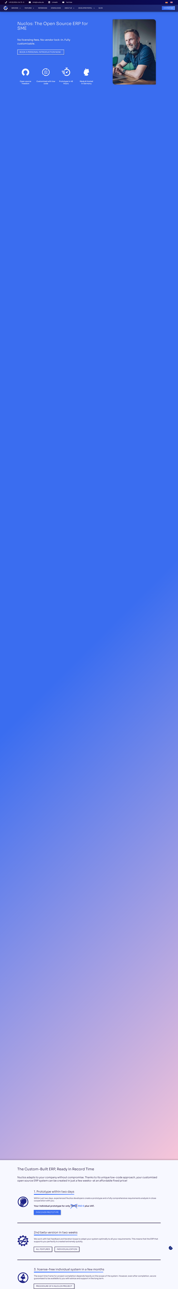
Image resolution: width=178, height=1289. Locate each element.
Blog (101, 8)
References (42, 8)
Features (28, 8)
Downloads (56, 8)
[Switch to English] (171, 2)
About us (68, 8)
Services (14, 8)
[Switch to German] (166, 2)
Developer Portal (85, 8)
